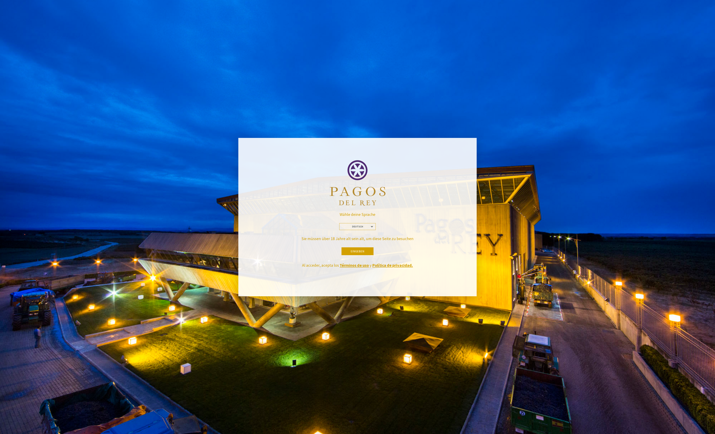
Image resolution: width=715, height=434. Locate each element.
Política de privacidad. (392, 265)
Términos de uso (354, 265)
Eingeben (357, 251)
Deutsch (357, 226)
